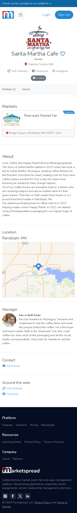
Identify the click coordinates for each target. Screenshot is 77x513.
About (6, 459)
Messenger (48, 425)
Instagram (62, 71)
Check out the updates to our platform (25, 3)
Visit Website (19, 71)
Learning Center (11, 442)
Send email (13, 366)
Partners (18, 459)
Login (46, 14)
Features (7, 425)
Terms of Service (54, 442)
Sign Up (64, 14)
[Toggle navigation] (21, 14)
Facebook (41, 71)
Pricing (34, 425)
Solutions (21, 425)
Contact (40, 78)
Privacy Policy (32, 442)
